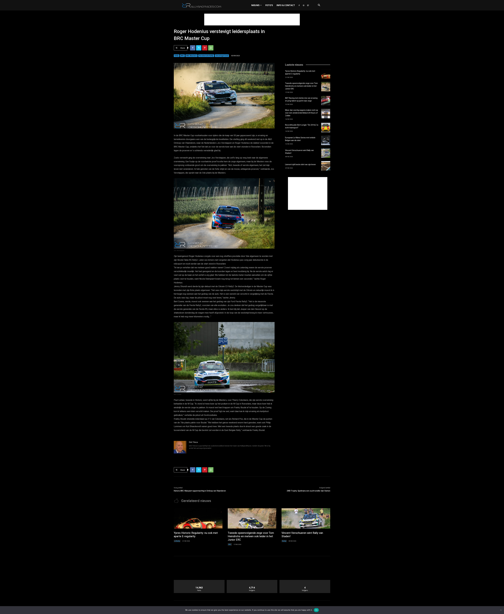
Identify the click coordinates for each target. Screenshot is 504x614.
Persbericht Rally (206, 56)
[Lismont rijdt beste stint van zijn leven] (325, 166)
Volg (252, 581)
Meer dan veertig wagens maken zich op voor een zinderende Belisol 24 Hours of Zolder (301, 113)
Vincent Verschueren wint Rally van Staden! (302, 534)
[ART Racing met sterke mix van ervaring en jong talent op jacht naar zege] (325, 100)
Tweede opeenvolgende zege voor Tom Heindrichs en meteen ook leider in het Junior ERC (301, 86)
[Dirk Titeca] (180, 447)
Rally (177, 56)
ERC (229, 544)
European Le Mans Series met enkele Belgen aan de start (300, 139)
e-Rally (177, 541)
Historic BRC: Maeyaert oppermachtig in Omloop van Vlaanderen (200, 490)
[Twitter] (198, 47)
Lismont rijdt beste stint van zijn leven (300, 164)
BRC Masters (191, 56)
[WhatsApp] (210, 47)
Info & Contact (286, 5)
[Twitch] (308, 5)
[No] (500, 610)
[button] (319, 5)
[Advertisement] (252, 19)
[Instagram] (304, 5)
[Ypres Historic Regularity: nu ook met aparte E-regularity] (325, 74)
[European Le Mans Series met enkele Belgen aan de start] (325, 140)
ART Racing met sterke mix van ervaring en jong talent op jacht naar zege (301, 99)
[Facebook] (299, 5)
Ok (316, 610)
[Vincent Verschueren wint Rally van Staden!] (325, 153)
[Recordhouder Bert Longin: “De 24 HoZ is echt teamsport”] (325, 127)
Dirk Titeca (193, 442)
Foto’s (269, 5)
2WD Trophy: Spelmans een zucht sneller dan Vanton (308, 490)
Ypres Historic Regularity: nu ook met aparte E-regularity (300, 72)
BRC (182, 56)
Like (199, 581)
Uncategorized (222, 56)
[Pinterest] (204, 47)
